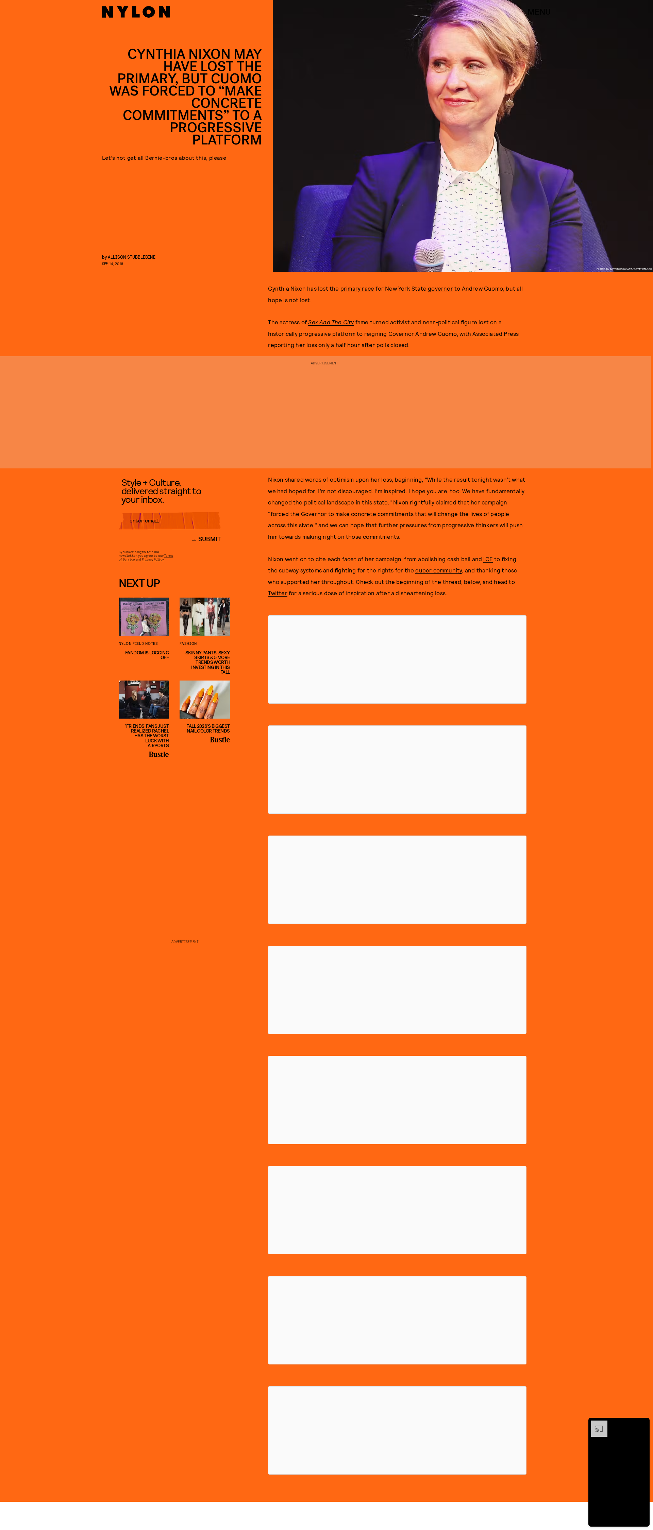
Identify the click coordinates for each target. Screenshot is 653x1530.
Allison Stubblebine (131, 257)
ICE (488, 558)
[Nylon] (136, 12)
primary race (357, 288)
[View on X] (397, 659)
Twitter (277, 592)
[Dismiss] (642, 1424)
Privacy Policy (152, 559)
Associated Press (495, 333)
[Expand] (595, 1424)
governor (440, 288)
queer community (438, 570)
